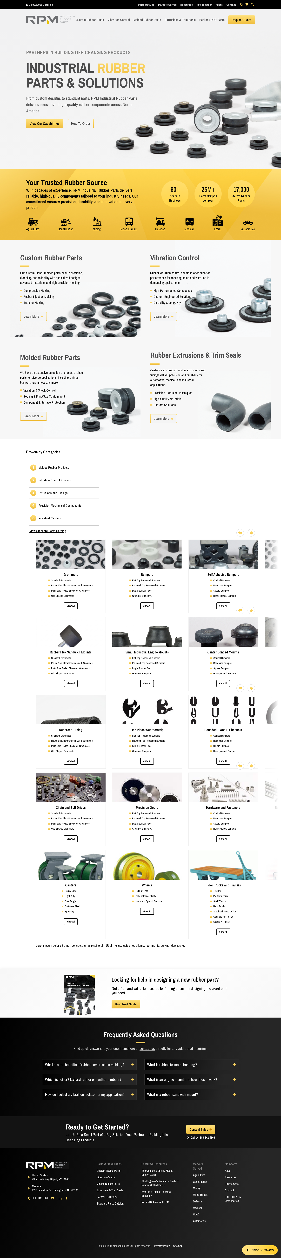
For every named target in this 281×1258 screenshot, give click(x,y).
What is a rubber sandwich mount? (172, 1094)
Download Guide (126, 1004)
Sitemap (177, 1246)
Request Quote (241, 20)
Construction (65, 229)
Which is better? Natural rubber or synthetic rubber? (83, 1079)
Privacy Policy (162, 1246)
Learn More (31, 316)
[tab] (69, 467)
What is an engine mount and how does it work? (182, 1079)
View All (71, 605)
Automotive (248, 229)
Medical (189, 229)
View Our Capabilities (45, 123)
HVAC (217, 229)
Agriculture (32, 229)
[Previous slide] (240, 533)
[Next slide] (251, 533)
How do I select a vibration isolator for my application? (85, 1094)
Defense (160, 229)
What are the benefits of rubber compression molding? (84, 1064)
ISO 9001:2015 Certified (39, 4)
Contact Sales (199, 1129)
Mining (97, 229)
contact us (147, 1048)
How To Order (80, 123)
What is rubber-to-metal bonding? (172, 1064)
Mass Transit (128, 229)
